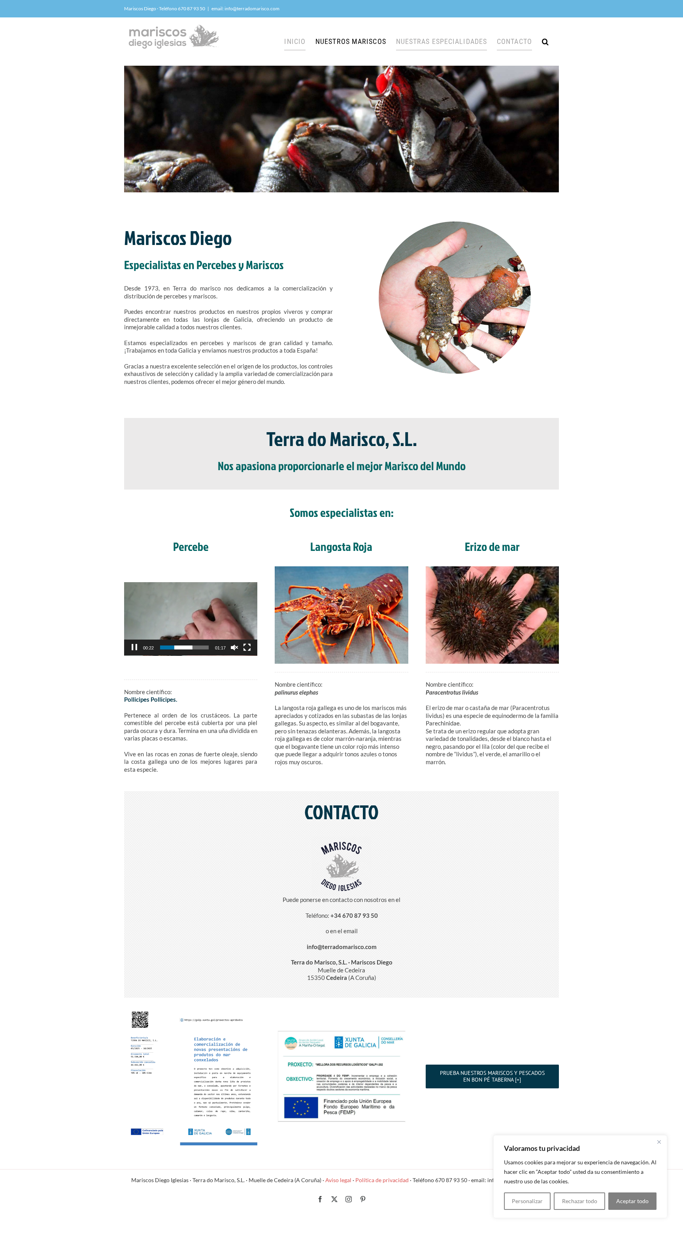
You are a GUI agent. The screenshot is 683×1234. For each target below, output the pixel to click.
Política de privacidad (382, 1180)
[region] (580, 1176)
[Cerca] (659, 1142)
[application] (190, 619)
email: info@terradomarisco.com (245, 8)
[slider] (184, 647)
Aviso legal (338, 1180)
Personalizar (527, 1201)
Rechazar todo (579, 1201)
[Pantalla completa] (247, 647)
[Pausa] (134, 647)
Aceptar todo (632, 1201)
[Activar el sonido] (234, 647)
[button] (545, 41)
